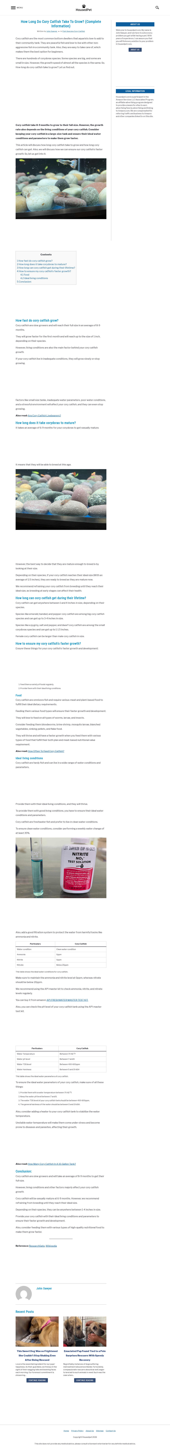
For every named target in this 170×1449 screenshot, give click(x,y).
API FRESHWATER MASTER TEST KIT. (67, 1000)
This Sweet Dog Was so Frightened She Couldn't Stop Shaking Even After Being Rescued (37, 1355)
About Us (135, 50)
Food (24, 274)
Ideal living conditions (34, 278)
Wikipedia (51, 1246)
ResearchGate (37, 1246)
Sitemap (100, 1431)
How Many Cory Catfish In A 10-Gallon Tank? (52, 1164)
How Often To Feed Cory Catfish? (46, 751)
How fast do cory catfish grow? (35, 260)
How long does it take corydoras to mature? (42, 264)
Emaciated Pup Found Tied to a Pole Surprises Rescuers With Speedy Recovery (85, 1355)
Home (66, 1431)
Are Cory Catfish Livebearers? (44, 415)
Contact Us (111, 1431)
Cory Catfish (79, 31)
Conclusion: (24, 281)
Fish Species (68, 31)
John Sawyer (52, 31)
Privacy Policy (77, 1431)
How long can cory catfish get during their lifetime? (46, 267)
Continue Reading (37, 1380)
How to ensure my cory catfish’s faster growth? (44, 271)
